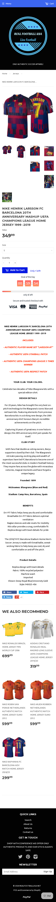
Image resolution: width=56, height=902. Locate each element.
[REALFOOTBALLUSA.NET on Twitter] (20, 857)
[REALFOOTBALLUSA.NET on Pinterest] (28, 857)
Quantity (6, 258)
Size (4, 245)
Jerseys (16, 74)
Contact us (28, 832)
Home (4, 74)
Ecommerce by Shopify (30, 890)
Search (28, 820)
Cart (51, 3)
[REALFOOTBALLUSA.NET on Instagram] (35, 857)
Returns (28, 828)
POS (15, 890)
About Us (28, 824)
